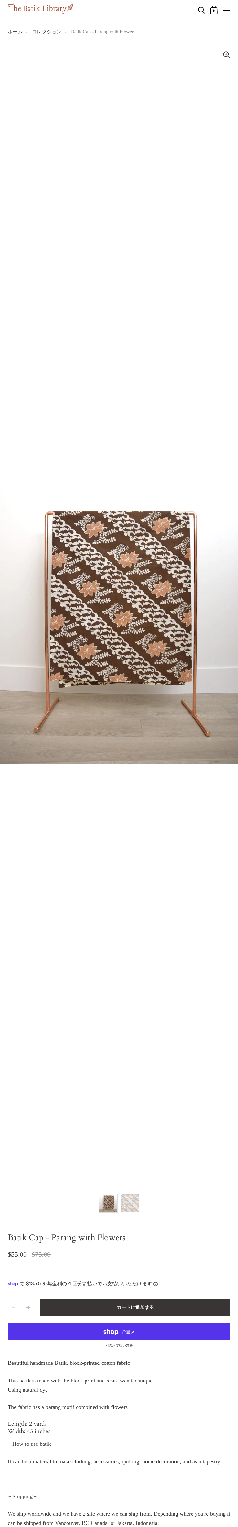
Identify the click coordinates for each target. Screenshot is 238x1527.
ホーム (15, 32)
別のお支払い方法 (119, 1345)
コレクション (47, 32)
